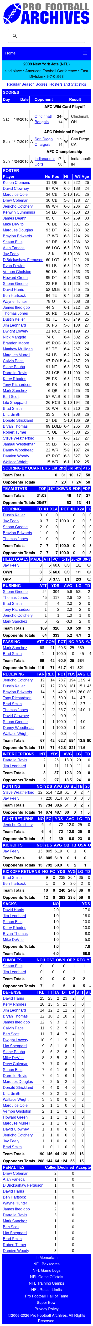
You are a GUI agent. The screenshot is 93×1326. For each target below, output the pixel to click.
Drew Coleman (15, 200)
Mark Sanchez (15, 391)
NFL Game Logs (47, 1270)
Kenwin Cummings (19, 212)
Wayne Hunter (15, 301)
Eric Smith (11, 414)
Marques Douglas (18, 230)
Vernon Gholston (17, 272)
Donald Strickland (18, 420)
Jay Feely (11, 254)
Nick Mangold (14, 337)
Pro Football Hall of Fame (46, 1296)
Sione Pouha (14, 367)
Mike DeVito (13, 224)
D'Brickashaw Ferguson (23, 260)
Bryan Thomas (15, 426)
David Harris (13, 290)
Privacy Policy (47, 1308)
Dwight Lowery (15, 331)
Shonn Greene (15, 284)
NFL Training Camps (46, 1283)
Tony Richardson (17, 385)
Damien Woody (16, 456)
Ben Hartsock (14, 296)
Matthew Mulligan (18, 349)
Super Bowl (47, 1302)
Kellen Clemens (16, 183)
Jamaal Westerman (19, 444)
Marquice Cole (15, 194)
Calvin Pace (13, 361)
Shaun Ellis (12, 242)
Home (10, 53)
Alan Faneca (14, 248)
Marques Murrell (16, 355)
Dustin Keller (14, 319)
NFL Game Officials (46, 1276)
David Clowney (16, 188)
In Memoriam (46, 1257)
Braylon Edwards (17, 236)
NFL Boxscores (46, 1264)
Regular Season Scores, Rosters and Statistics (46, 84)
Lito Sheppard (15, 403)
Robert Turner (14, 432)
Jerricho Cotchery (18, 206)
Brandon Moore (16, 343)
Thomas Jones (15, 313)
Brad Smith (12, 408)
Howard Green (15, 278)
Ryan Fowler (14, 266)
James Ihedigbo (16, 307)
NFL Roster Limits (46, 1289)
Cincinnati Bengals (43, 118)
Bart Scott (11, 397)
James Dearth (14, 218)
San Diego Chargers (44, 141)
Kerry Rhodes (14, 379)
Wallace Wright (15, 462)
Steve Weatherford (18, 438)
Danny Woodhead (18, 450)
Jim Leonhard (14, 325)
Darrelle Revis (15, 373)
